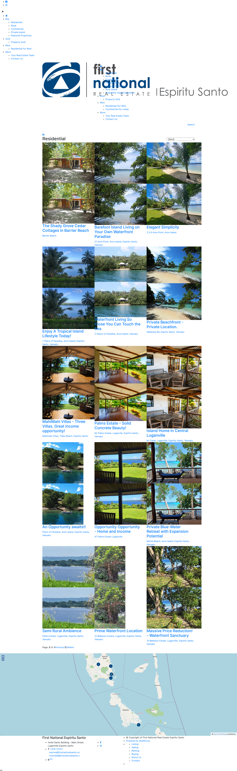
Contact (136, 760)
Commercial (17, 28)
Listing (135, 744)
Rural (13, 25)
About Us (136, 757)
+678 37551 (56, 749)
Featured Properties (21, 35)
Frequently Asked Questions (120, 92)
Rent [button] (102, 102)
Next (71, 647)
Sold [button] (102, 96)
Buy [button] (102, 69)
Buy (7, 19)
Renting (135, 750)
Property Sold (18, 42)
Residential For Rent (21, 48)
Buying (135, 754)
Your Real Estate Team (22, 55)
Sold (7, 38)
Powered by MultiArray (138, 740)
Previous (59, 647)
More (8, 52)
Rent (7, 45)
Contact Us (17, 58)
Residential (16, 22)
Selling (135, 747)
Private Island (18, 32)
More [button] (102, 112)
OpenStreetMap (220, 734)
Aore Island (111, 89)
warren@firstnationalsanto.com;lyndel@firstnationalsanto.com (64, 755)
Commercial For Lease (117, 109)
